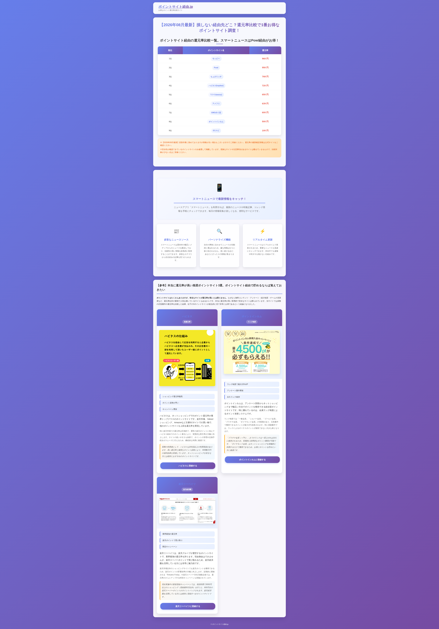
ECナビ (216, 130)
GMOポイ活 (216, 113)
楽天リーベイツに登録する (187, 606)
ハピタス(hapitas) (216, 86)
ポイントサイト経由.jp (175, 6)
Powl (216, 68)
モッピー (216, 59)
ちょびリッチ (216, 77)
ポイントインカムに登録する (252, 460)
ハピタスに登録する (188, 466)
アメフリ (216, 104)
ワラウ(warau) (216, 95)
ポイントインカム (216, 122)
